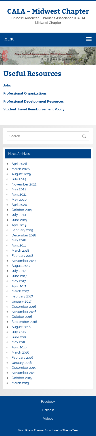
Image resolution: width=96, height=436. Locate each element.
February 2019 (22, 230)
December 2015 (24, 368)
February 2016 (22, 358)
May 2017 (19, 281)
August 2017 (21, 266)
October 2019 (22, 210)
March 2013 (20, 383)
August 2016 (21, 327)
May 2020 (19, 200)
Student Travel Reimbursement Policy (33, 109)
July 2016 (19, 332)
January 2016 (22, 363)
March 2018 (20, 251)
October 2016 (22, 317)
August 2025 (21, 174)
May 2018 (19, 240)
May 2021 (19, 189)
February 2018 (22, 256)
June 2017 (19, 276)
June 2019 (19, 220)
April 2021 (19, 194)
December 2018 (24, 235)
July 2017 (19, 271)
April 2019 (19, 225)
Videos (48, 418)
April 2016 (19, 347)
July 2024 (19, 179)
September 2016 (24, 322)
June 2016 (19, 337)
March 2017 (20, 291)
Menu (9, 39)
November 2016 (24, 312)
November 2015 (24, 373)
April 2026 (19, 164)
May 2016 (19, 342)
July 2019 (19, 215)
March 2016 (20, 352)
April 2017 (19, 286)
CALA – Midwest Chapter (48, 10)
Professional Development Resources (33, 101)
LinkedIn (48, 410)
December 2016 (24, 307)
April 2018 (19, 245)
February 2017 (22, 296)
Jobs (7, 85)
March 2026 (21, 169)
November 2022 (24, 184)
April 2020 (19, 205)
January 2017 (21, 301)
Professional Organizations (24, 93)
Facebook (48, 401)
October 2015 (22, 378)
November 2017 (24, 261)
